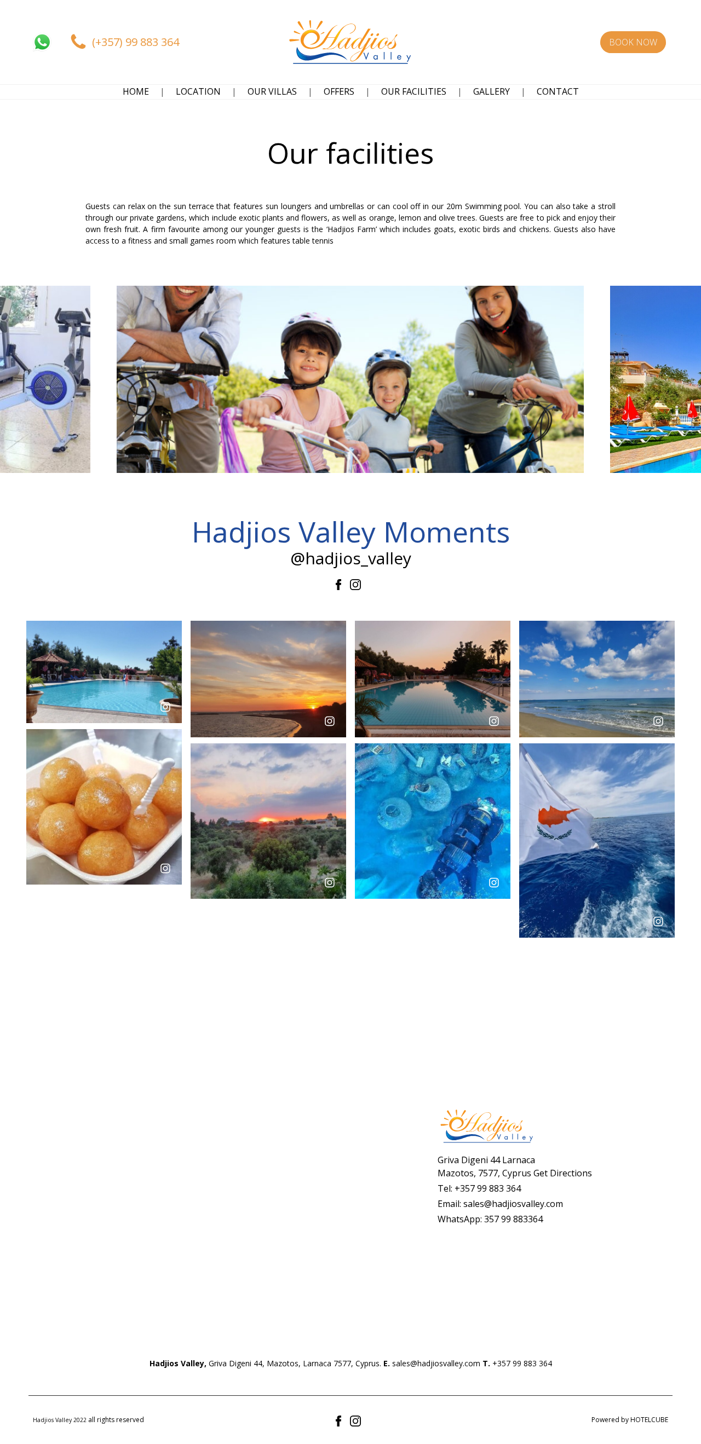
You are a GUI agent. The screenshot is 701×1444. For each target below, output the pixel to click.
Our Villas (272, 91)
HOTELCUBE (649, 1419)
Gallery (491, 91)
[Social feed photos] (104, 671)
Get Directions (562, 1173)
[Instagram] (355, 583)
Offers (339, 91)
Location (198, 91)
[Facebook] (341, 583)
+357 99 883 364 (488, 1188)
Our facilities (413, 91)
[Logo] (350, 42)
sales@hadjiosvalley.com (513, 1204)
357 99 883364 (513, 1219)
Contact (558, 91)
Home (136, 91)
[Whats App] (42, 42)
